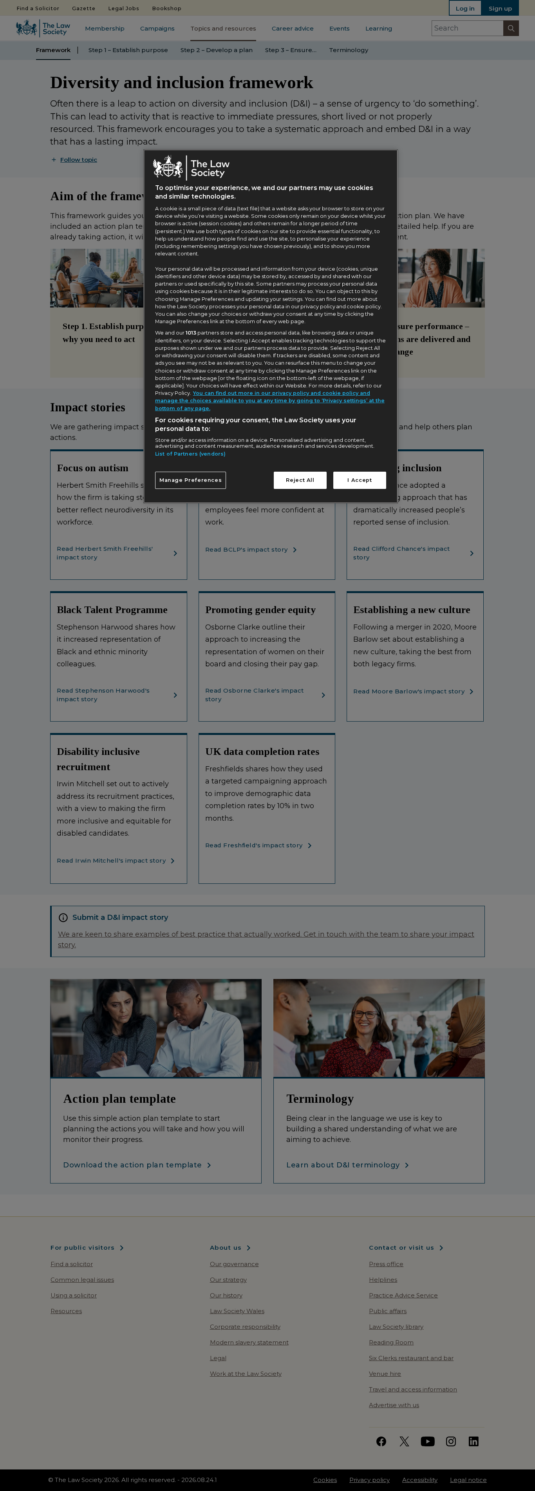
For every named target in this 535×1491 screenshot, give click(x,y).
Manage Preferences (190, 480)
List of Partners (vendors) (190, 454)
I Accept (359, 480)
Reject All (300, 480)
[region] (270, 326)
